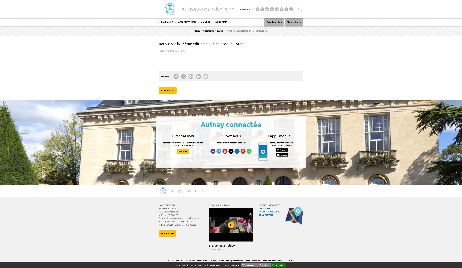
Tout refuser (265, 265)
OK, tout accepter (249, 265)
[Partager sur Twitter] (183, 76)
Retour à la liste (168, 90)
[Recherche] (300, 9)
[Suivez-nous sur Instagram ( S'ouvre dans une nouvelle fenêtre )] (231, 151)
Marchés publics (188, 261)
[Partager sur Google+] (190, 76)
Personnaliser (278, 265)
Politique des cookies (235, 261)
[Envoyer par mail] (205, 76)
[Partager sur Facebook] (176, 76)
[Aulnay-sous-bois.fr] (169, 9)
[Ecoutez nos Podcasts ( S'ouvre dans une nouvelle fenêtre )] (243, 151)
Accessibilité (202, 261)
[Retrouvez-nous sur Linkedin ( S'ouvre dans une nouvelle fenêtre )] (237, 151)
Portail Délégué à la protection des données (264, 261)
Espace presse (173, 261)
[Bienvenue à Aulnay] (231, 225)
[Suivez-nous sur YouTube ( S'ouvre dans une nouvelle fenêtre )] (225, 151)
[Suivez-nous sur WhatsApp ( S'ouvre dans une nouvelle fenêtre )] (249, 151)
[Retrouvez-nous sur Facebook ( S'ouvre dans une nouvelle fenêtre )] (212, 151)
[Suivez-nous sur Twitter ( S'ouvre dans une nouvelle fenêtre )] (218, 151)
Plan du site (289, 261)
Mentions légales (217, 261)
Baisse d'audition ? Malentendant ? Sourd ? (179, 225)
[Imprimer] (198, 76)
